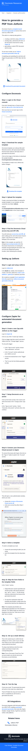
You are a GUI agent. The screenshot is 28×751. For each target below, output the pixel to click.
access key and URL (18, 234)
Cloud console (6, 111)
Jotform (21, 39)
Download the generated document (15, 86)
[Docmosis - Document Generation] (14, 736)
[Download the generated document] (14, 72)
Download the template (15, 191)
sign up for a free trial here (13, 107)
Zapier (6, 44)
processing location (12, 244)
